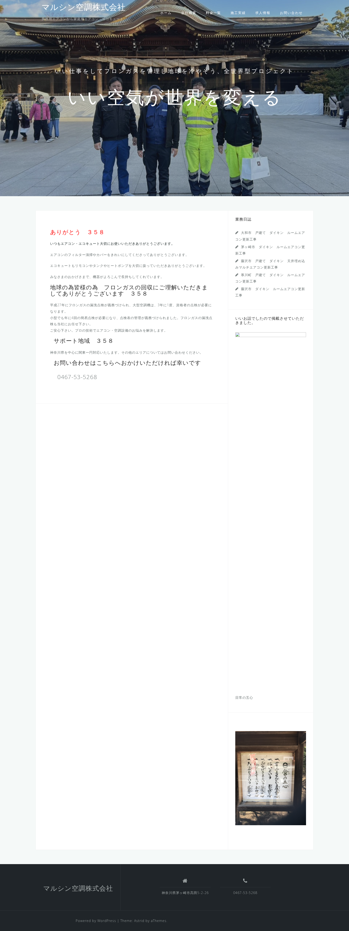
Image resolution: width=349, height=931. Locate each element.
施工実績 (238, 12)
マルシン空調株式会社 (84, 8)
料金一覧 (213, 12)
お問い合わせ (291, 12)
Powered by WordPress (96, 920)
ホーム (166, 12)
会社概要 (188, 12)
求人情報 (262, 12)
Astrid (139, 920)
